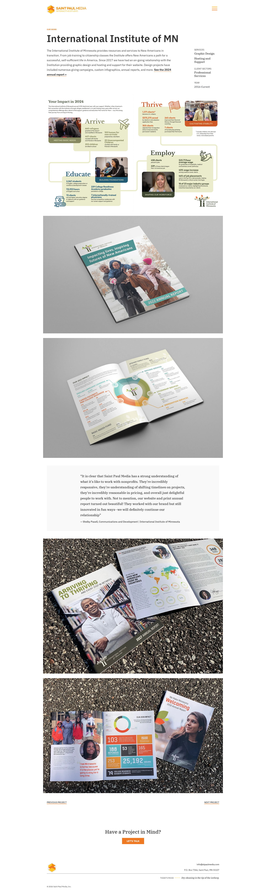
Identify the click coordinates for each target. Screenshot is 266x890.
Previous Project (57, 802)
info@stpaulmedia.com (208, 864)
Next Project (211, 802)
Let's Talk (133, 841)
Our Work (52, 29)
